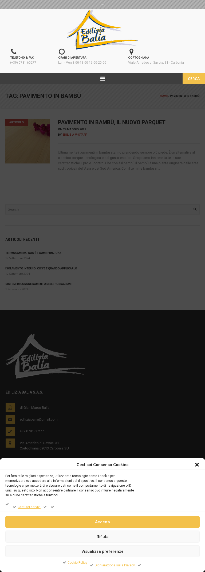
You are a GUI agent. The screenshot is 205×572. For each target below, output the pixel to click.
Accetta (102, 522)
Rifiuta (103, 536)
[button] (197, 464)
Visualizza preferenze (102, 551)
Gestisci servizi (29, 507)
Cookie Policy (77, 563)
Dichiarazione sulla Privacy (115, 565)
